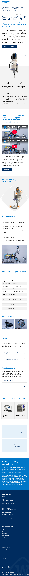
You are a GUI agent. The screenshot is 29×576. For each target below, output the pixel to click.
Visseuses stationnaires (16, 7)
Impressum (11, 574)
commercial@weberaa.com (8, 503)
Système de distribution (6, 554)
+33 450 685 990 (5, 502)
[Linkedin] (9, 567)
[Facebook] (6, 567)
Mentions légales (5, 574)
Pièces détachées (5, 535)
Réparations (4, 533)
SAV (2, 531)
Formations (4, 537)
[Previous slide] (2, 331)
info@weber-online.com (7, 518)
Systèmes (4, 558)
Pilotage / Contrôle (5, 556)
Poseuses (4, 551)
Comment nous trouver (6, 505)
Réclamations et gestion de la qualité (9, 539)
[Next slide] (26, 331)
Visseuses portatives (6, 547)
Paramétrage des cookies (18, 574)
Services (3, 529)
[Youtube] (2, 567)
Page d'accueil (5, 7)
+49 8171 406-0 (5, 517)
